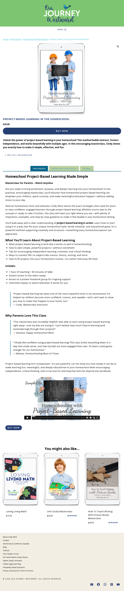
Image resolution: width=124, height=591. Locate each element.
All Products (15, 39)
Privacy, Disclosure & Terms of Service (18, 571)
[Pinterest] (112, 585)
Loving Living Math (16, 511)
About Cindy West (10, 537)
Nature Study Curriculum (12, 560)
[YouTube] (118, 585)
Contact (6, 540)
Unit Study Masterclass (59, 511)
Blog (5, 547)
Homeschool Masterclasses (35, 39)
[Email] (92, 585)
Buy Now (62, 131)
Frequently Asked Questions (14, 567)
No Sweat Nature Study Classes (15, 557)
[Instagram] (105, 585)
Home (5, 39)
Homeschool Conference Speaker (16, 544)
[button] (118, 46)
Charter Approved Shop (12, 564)
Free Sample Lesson (11, 554)
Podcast (6, 550)
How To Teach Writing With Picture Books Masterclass (100, 515)
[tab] (39, 168)
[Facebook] (98, 585)
